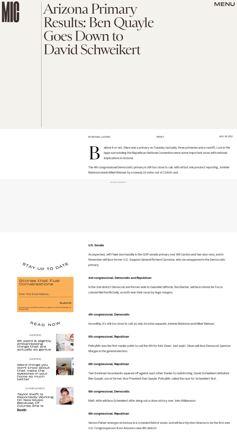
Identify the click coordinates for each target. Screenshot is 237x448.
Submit (66, 302)
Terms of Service (62, 307)
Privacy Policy (23, 309)
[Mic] (10, 11)
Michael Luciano (100, 137)
